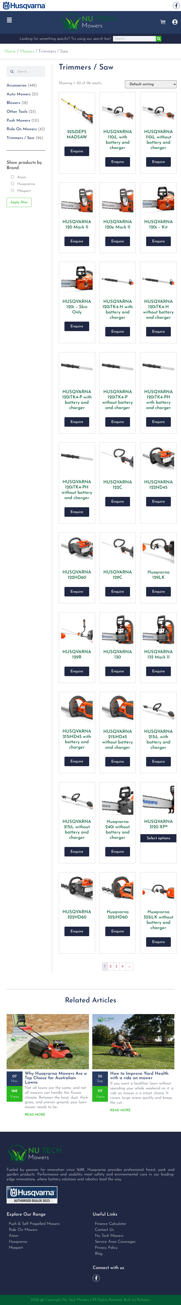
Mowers (27, 51)
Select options (158, 838)
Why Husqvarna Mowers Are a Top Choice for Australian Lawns (56, 1078)
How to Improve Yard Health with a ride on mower (139, 1075)
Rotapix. (143, 1300)
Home (10, 51)
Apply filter (19, 202)
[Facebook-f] (176, 5)
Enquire (76, 151)
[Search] (158, 38)
